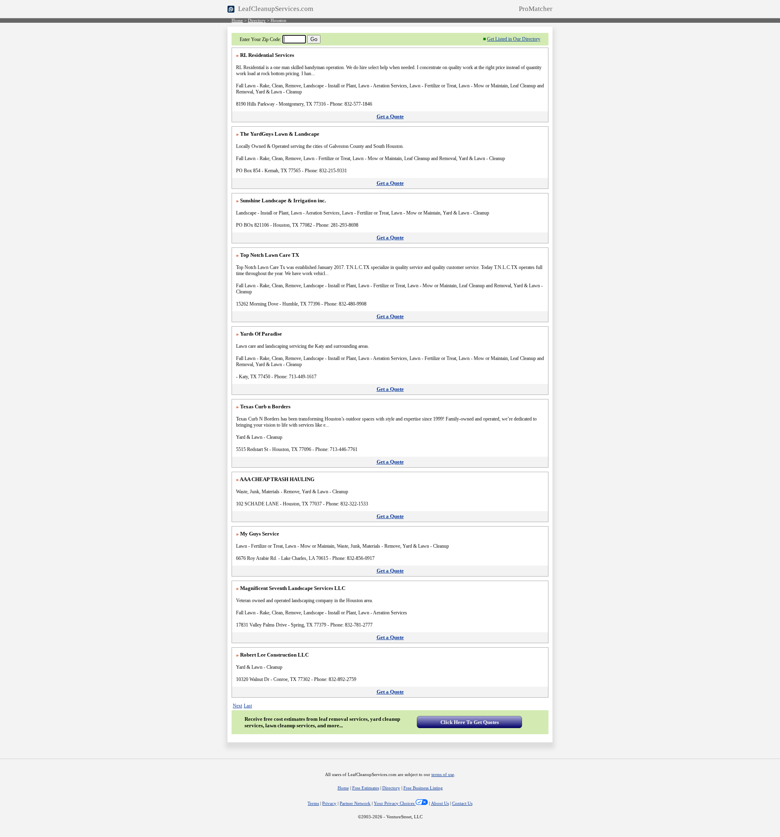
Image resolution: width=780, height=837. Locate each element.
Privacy (329, 803)
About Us (440, 803)
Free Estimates (365, 788)
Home (237, 20)
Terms (313, 803)
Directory (257, 20)
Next (237, 706)
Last (248, 706)
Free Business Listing (423, 788)
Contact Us (462, 803)
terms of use (442, 774)
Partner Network (355, 803)
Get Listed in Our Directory (513, 39)
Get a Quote (390, 116)
